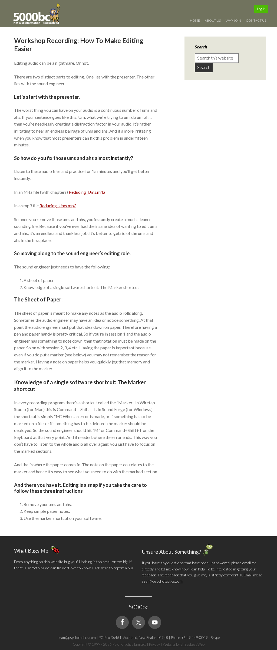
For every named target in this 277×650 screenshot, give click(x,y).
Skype (215, 637)
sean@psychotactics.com (162, 581)
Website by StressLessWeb (184, 644)
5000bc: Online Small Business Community (40, 15)
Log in (261, 9)
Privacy (154, 644)
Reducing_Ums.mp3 (57, 205)
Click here (100, 568)
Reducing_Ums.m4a (87, 192)
